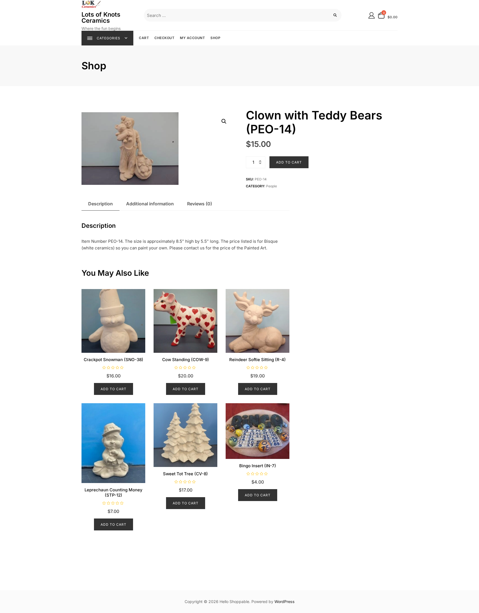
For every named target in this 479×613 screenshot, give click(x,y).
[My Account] (371, 15)
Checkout (164, 38)
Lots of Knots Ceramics (100, 17)
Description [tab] (100, 203)
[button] (224, 121)
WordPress (284, 601)
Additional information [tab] (150, 203)
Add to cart (289, 162)
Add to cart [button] (113, 389)
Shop (215, 38)
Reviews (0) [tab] (199, 203)
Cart (144, 38)
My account (192, 38)
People (271, 186)
